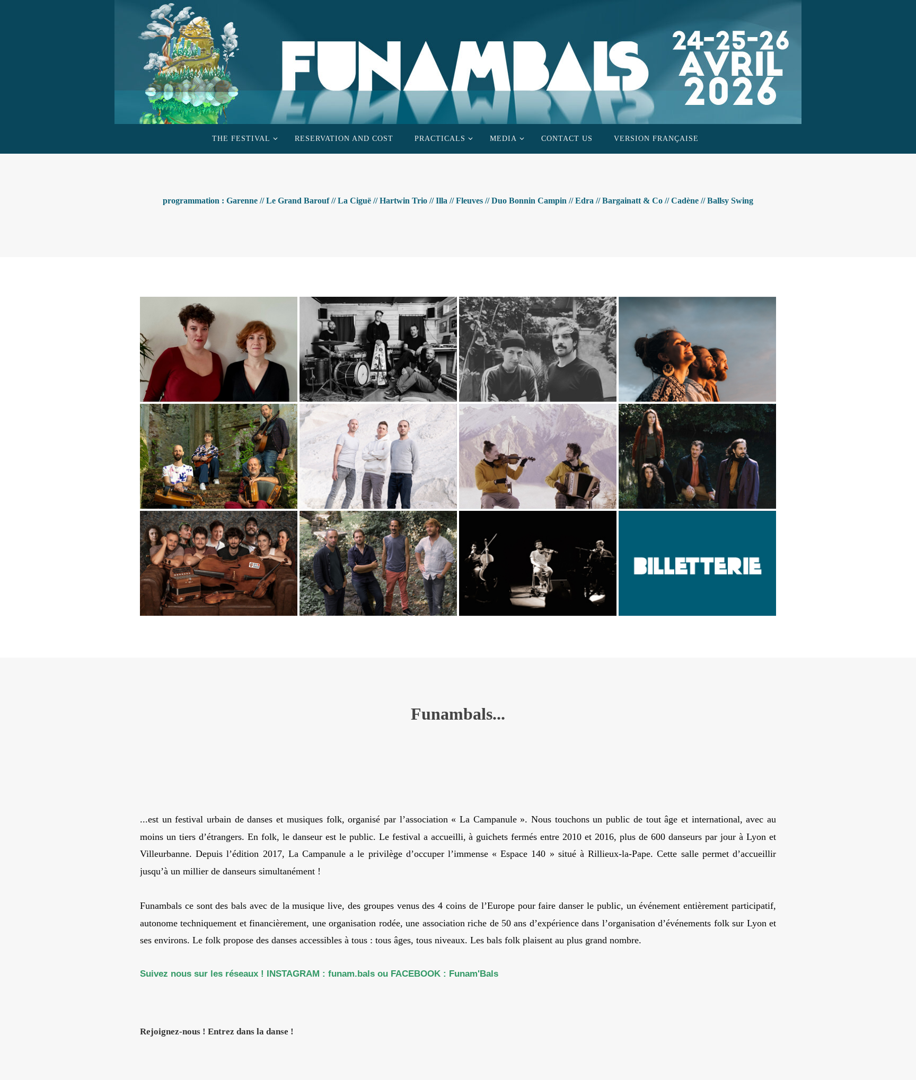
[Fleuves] (378, 453)
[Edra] (697, 453)
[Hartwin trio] (697, 346)
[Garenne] (218, 346)
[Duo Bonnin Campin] (538, 453)
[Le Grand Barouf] (378, 346)
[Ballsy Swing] (538, 560)
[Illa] (218, 453)
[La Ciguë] (538, 346)
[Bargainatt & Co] (218, 560)
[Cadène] (378, 560)
